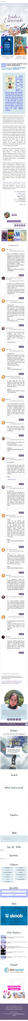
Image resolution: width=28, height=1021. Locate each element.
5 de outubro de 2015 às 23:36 (16, 576)
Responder (21, 275)
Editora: (21, 196)
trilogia (8, 881)
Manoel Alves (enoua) (12, 301)
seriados (8, 877)
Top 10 (8, 870)
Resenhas (4, 69)
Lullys (7, 438)
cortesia (15, 67)
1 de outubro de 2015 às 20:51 (17, 401)
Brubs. (7, 596)
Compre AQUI (21, 198)
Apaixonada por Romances (13, 376)
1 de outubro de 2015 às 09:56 (16, 281)
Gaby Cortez (9, 249)
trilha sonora (21, 879)
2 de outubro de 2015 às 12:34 (17, 459)
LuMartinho (9, 486)
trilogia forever (16, 69)
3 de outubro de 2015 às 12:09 (16, 516)
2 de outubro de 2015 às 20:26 (16, 488)
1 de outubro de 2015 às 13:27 (17, 378)
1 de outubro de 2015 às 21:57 (17, 423)
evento (21, 872)
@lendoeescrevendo (7, 838)
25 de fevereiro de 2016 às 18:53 (16, 638)
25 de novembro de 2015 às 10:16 (16, 616)
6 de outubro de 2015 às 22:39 (16, 596)
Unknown (8, 349)
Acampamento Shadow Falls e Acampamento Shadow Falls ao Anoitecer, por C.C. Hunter (17, 947)
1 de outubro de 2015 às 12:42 (17, 351)
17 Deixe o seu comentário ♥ (14, 221)
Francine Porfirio (10, 515)
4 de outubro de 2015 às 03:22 (16, 551)
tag (8, 879)
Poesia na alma (10, 422)
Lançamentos (8, 867)
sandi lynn (9, 69)
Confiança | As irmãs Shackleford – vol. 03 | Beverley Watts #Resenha (7, 57)
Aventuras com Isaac (12, 549)
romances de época (21, 874)
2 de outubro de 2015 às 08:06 (16, 439)
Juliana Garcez (10, 458)
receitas (8, 874)
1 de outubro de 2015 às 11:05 (17, 302)
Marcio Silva (9, 328)
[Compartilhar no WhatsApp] (24, 225)
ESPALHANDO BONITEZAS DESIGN (18, 1014)
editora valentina (21, 67)
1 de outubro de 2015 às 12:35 (17, 329)
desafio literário (7, 872)
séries (21, 877)
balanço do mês (21, 870)
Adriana (8, 637)
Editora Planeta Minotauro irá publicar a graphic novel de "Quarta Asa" (14, 751)
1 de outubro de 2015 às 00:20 (16, 251)
